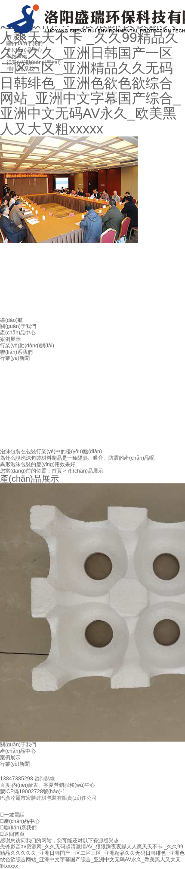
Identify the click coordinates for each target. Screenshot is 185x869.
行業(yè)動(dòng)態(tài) (27, 346)
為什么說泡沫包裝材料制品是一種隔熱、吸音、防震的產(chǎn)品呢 (77, 458)
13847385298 (17, 779)
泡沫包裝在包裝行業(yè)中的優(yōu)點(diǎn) (51, 451)
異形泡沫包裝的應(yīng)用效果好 (37, 464)
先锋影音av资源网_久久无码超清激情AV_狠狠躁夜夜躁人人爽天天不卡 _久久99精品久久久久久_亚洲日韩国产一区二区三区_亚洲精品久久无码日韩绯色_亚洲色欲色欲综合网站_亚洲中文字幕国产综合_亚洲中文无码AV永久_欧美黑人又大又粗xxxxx (92, 856)
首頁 (57, 471)
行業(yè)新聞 (15, 764)
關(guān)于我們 (18, 326)
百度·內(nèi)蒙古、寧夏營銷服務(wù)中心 (47, 785)
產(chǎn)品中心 (18, 333)
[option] (92, 189)
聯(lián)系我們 (16, 352)
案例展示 (10, 339)
